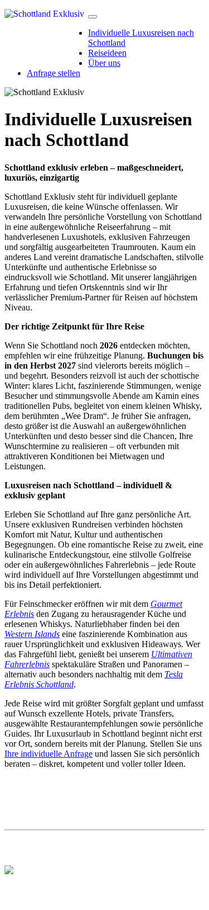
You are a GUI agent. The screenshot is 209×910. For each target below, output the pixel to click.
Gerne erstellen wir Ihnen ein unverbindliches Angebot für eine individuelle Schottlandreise (105, 808)
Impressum (123, 892)
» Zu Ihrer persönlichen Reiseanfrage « (105, 848)
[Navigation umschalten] (92, 16)
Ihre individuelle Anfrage (48, 753)
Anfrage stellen (53, 73)
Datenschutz (87, 892)
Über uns (104, 63)
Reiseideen (107, 53)
